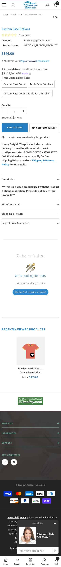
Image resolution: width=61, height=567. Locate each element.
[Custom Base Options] (31, 351)
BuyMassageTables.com (37, 40)
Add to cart (15, 127)
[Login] (47, 5)
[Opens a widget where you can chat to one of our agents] (38, 537)
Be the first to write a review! (30, 292)
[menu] (4, 5)
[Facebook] (5, 462)
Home (5, 14)
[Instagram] (14, 462)
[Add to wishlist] (32, 355)
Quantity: (6, 105)
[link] (44, 128)
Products (15, 14)
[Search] (13, 5)
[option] (30, 360)
